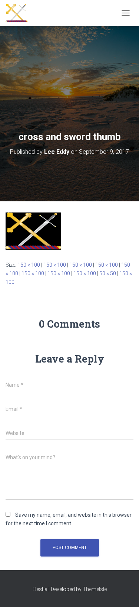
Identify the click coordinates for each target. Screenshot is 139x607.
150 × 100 (28, 265)
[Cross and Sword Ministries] (19, 13)
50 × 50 (107, 273)
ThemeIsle (95, 589)
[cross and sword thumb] (33, 231)
